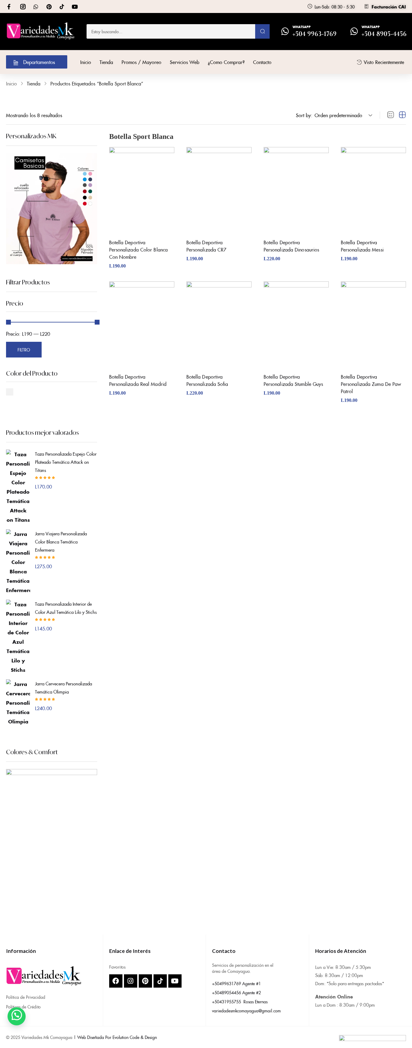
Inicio (11, 83)
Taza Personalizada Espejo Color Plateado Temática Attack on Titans (66, 461)
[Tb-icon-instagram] (23, 6)
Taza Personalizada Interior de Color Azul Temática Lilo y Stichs (66, 608)
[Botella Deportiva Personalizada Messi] (373, 190)
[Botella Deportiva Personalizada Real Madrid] (141, 324)
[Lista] (390, 115)
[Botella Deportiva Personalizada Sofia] (219, 324)
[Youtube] (75, 6)
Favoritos (117, 967)
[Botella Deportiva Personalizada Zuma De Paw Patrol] (373, 324)
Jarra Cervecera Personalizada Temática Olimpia (63, 687)
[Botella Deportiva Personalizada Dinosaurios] (296, 190)
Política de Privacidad (25, 997)
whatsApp (302, 27)
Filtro (23, 350)
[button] (342, 115)
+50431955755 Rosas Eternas (240, 1001)
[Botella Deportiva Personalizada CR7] (219, 190)
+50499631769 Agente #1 (236, 983)
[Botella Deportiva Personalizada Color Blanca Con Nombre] (141, 190)
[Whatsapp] (36, 6)
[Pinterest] (49, 6)
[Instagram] (130, 981)
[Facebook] (115, 981)
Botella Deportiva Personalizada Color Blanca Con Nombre (138, 249)
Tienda (33, 83)
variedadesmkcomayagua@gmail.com (246, 1011)
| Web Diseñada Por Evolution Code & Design (115, 1037)
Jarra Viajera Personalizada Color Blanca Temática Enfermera (61, 541)
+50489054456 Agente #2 (236, 992)
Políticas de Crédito (23, 1007)
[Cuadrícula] (402, 115)
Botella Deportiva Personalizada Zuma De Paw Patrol (371, 383)
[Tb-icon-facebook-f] (10, 6)
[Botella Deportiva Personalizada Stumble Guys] (296, 324)
